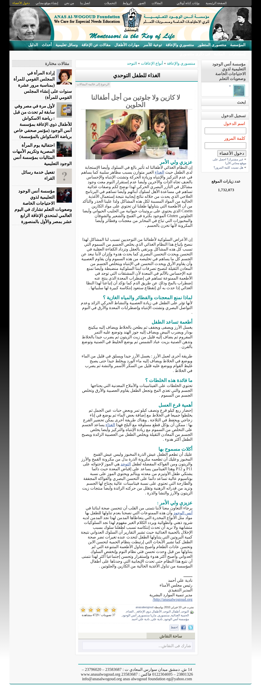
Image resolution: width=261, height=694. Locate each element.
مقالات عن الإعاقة (96, 45)
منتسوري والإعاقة (180, 45)
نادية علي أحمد (141, 619)
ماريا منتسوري (147, 615)
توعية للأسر (152, 45)
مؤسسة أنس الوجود (176, 619)
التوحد (132, 63)
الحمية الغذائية (180, 615)
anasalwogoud (144, 607)
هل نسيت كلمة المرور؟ (228, 167)
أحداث (47, 45)
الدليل (33, 45)
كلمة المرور (234, 138)
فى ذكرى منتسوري (194, 54)
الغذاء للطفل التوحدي (136, 75)
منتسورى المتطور (212, 45)
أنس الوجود (183, 513)
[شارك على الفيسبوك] (183, 627)
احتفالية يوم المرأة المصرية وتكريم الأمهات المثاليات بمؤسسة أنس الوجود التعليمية (42, 154)
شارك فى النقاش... (175, 646)
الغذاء (159, 172)
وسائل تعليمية (67, 45)
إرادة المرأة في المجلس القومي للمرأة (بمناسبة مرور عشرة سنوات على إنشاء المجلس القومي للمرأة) (43, 85)
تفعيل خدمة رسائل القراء (38, 175)
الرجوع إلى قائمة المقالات (93, 84)
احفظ (174, 627)
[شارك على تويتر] (191, 627)
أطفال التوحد (171, 611)
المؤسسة (237, 45)
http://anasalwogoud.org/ (172, 599)
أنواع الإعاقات (151, 63)
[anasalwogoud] (239, 95)
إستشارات (237, 54)
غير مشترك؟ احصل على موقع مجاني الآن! (229, 161)
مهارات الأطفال (126, 45)
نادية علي (157, 619)
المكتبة (219, 54)
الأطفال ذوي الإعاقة (149, 611)
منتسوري (163, 615)
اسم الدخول (234, 123)
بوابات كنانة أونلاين (188, 3)
